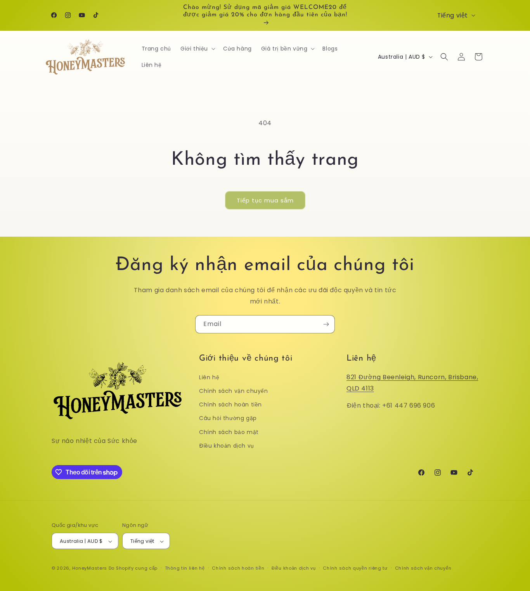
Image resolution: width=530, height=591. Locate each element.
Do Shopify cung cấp (133, 568)
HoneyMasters (89, 568)
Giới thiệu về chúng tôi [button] (246, 358)
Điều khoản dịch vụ (226, 446)
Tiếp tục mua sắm (265, 200)
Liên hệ (209, 377)
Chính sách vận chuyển (233, 391)
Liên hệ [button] (361, 358)
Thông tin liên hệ (185, 568)
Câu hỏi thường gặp (228, 418)
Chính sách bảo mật (229, 432)
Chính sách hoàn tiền (230, 404)
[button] (197, 48)
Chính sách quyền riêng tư (355, 568)
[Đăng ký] (325, 324)
